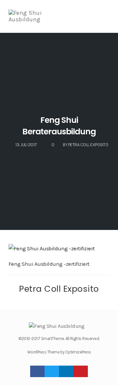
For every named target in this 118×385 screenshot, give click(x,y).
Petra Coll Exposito (59, 289)
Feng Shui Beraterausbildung (59, 125)
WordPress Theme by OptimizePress (59, 352)
